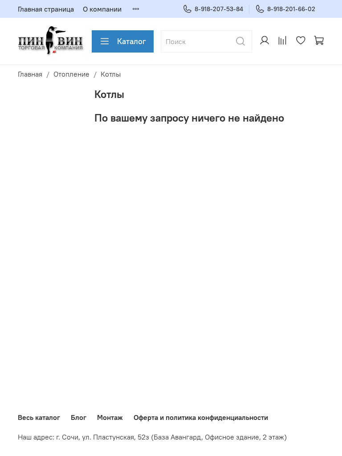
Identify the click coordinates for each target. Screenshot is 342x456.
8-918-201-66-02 (291, 9)
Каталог (131, 41)
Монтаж (110, 417)
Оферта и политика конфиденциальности (201, 417)
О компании (102, 8)
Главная (30, 73)
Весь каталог (39, 417)
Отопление (71, 73)
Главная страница (46, 8)
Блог (78, 417)
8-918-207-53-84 (219, 9)
